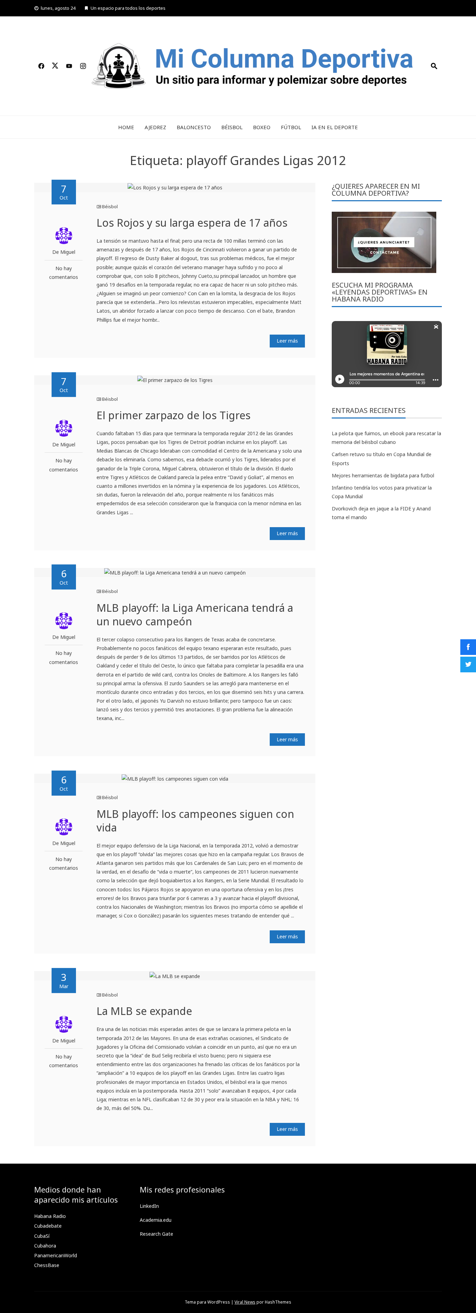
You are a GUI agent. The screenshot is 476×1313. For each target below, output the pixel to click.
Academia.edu (155, 1220)
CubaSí (41, 1236)
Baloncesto (194, 127)
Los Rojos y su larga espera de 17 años (192, 223)
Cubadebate (48, 1225)
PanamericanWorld (55, 1255)
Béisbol (232, 127)
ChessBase (46, 1265)
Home (126, 127)
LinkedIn (149, 1206)
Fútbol (291, 127)
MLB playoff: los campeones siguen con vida (195, 821)
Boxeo (261, 127)
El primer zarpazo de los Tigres (174, 415)
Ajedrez (155, 127)
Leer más (287, 340)
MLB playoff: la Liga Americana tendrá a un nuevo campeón (195, 614)
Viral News (245, 1302)
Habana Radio (50, 1216)
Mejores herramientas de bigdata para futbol (383, 475)
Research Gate (156, 1233)
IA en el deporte (335, 127)
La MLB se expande (144, 1011)
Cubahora (45, 1245)
